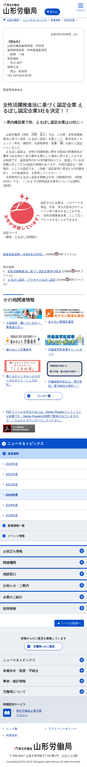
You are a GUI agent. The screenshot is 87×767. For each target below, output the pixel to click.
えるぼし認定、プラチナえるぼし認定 (31, 279)
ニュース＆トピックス (19, 660)
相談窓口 (9, 574)
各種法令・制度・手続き (21, 670)
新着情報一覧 (16, 525)
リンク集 (11, 728)
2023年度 (12, 463)
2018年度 (12, 515)
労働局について (14, 691)
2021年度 (12, 484)
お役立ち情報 (12, 551)
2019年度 (12, 505)
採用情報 (9, 608)
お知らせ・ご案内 (16, 585)
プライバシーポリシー (62, 728)
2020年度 (12, 494)
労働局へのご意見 (44, 646)
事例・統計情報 (14, 681)
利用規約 (11, 735)
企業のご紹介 (12, 597)
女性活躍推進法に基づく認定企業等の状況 (34, 271)
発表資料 (13, 453)
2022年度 (12, 474)
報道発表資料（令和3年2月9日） (24, 254)
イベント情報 (16, 535)
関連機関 (9, 562)
